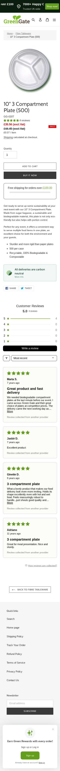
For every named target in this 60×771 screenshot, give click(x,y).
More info (19, 277)
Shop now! (52, 6)
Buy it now (30, 175)
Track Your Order (16, 645)
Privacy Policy (14, 671)
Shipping (8, 137)
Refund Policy (14, 654)
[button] (12, 120)
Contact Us (13, 680)
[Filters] (6, 358)
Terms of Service (16, 662)
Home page (13, 627)
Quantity (8, 148)
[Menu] (54, 19)
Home (10, 33)
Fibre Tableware (23, 33)
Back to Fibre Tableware (32, 589)
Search (10, 618)
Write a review (30, 348)
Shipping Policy (15, 636)
